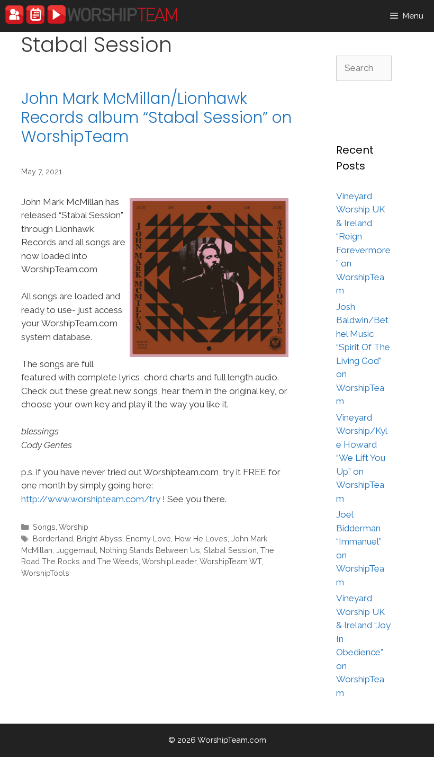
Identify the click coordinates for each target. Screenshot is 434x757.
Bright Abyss (99, 538)
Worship (73, 526)
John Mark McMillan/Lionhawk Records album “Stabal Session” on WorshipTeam (156, 117)
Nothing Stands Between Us (150, 550)
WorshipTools (45, 572)
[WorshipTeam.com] (91, 14)
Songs (44, 526)
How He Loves (201, 538)
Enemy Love (148, 538)
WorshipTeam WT (230, 561)
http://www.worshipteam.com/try (90, 499)
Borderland (53, 538)
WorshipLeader (169, 561)
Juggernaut (76, 550)
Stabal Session (230, 550)
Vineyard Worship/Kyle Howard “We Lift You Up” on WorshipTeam (361, 458)
